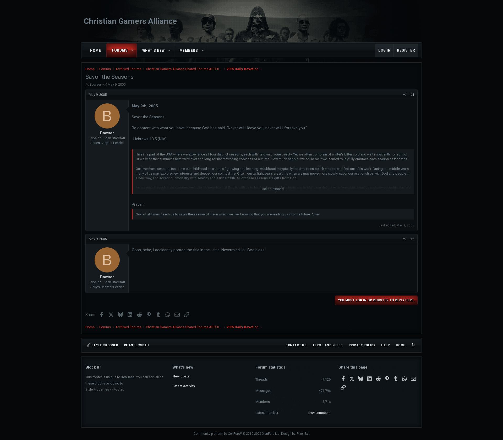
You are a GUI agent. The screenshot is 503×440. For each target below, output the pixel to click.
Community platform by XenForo (237, 434)
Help (385, 345)
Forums (120, 50)
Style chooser (104, 345)
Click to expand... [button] (273, 189)
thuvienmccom (319, 413)
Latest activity (183, 386)
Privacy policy (362, 345)
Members (188, 50)
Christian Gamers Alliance (130, 21)
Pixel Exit (303, 434)
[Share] (404, 95)
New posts (180, 376)
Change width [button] (136, 345)
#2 (412, 239)
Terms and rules (328, 345)
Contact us (296, 345)
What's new (153, 50)
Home (95, 50)
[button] (132, 50)
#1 (412, 95)
